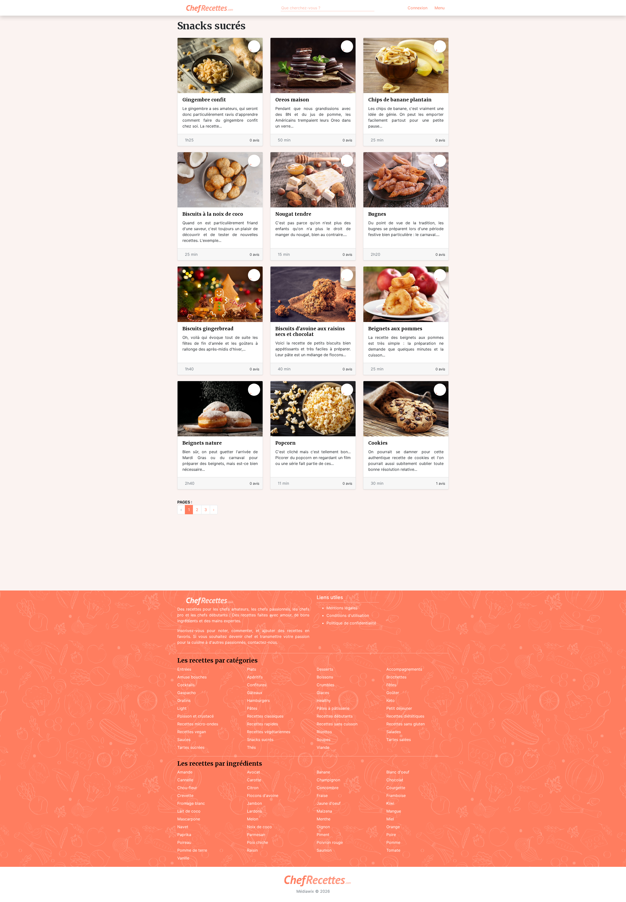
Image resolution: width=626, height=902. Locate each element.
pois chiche (257, 842)
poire (391, 834)
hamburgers (258, 700)
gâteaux (254, 692)
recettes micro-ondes (197, 723)
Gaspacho (186, 692)
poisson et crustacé (195, 716)
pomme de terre (192, 850)
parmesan (256, 834)
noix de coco (259, 826)
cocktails (186, 684)
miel (390, 818)
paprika (184, 834)
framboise (396, 795)
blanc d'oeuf (397, 772)
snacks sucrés (260, 739)
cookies (378, 443)
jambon (254, 803)
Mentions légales (342, 607)
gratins (183, 700)
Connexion (416, 7)
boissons (325, 677)
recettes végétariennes (268, 731)
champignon (328, 779)
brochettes (396, 677)
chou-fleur (187, 787)
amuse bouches (192, 677)
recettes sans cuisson (337, 723)
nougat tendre (293, 214)
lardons (254, 811)
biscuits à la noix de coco (212, 214)
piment (323, 834)
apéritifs (255, 677)
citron (252, 787)
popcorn (285, 443)
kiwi (390, 803)
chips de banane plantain (400, 100)
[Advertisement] (313, 552)
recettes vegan (191, 731)
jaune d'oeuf (329, 803)
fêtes (391, 684)
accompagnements (404, 669)
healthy (324, 700)
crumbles (325, 684)
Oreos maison (292, 100)
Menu (440, 7)
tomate (393, 850)
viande (323, 747)
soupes (323, 739)
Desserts (325, 669)
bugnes (377, 214)
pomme (393, 842)
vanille (183, 858)
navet (182, 826)
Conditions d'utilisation (347, 615)
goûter (392, 692)
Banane (323, 772)
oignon (323, 826)
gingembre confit (204, 100)
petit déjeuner (399, 708)
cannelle (185, 779)
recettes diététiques (405, 716)
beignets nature (202, 443)
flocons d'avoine (262, 795)
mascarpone (188, 818)
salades (393, 731)
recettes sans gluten (405, 723)
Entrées (184, 669)
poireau (184, 842)
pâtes (252, 708)
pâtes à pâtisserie (333, 708)
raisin (252, 850)
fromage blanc (191, 803)
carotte (254, 779)
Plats (251, 669)
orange (393, 826)
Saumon (324, 850)
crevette (185, 795)
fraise (322, 795)
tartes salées (398, 739)
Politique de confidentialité (351, 623)
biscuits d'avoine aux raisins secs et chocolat (310, 331)
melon (252, 818)
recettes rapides (262, 723)
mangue (393, 811)
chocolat (394, 779)
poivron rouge (330, 842)
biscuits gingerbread (208, 329)
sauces (183, 739)
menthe (323, 818)
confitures (256, 684)
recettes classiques (265, 716)
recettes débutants (335, 716)
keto (390, 700)
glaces (323, 692)
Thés (251, 747)
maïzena (324, 811)
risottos (324, 731)
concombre (327, 787)
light (182, 708)
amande (184, 772)
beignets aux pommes (395, 329)
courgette (395, 787)
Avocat (253, 772)
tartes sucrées (190, 747)
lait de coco (189, 811)
